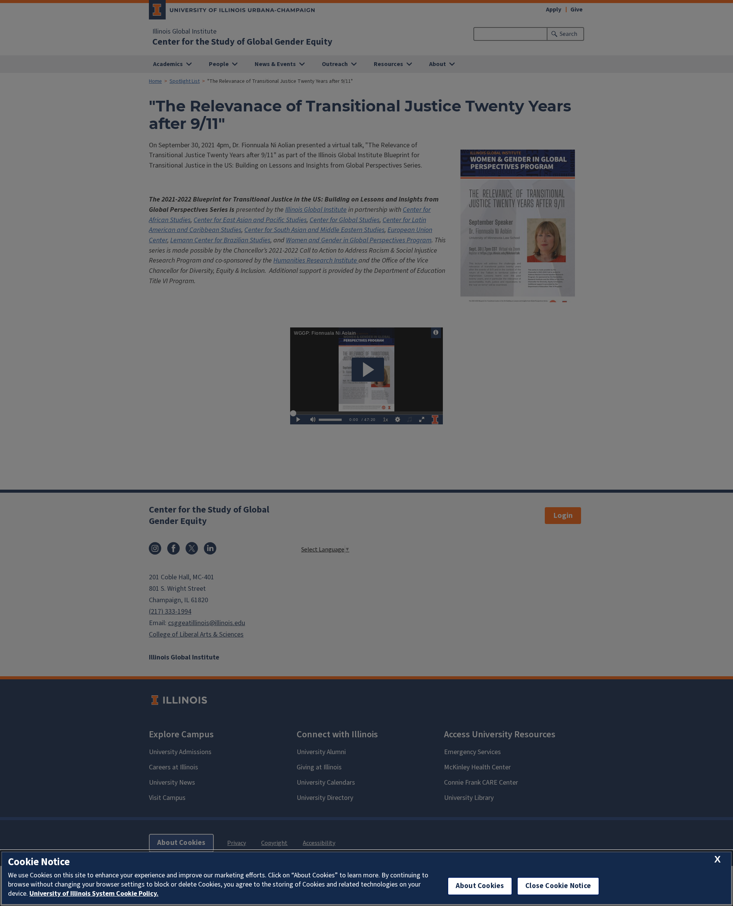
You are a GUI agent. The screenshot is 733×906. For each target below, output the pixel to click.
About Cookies (480, 886)
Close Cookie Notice (558, 886)
